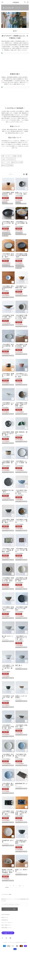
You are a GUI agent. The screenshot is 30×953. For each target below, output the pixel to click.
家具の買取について (6, 927)
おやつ (13, 159)
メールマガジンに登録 (10, 909)
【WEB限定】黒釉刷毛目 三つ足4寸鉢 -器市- (8, 433)
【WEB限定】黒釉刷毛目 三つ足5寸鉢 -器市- (8, 521)
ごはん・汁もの (6, 159)
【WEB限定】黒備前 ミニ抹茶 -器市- (8, 375)
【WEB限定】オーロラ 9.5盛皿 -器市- (21, 462)
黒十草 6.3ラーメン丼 (8, 636)
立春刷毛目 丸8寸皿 (8, 841)
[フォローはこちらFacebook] (2, 938)
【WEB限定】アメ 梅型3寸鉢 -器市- (21, 286)
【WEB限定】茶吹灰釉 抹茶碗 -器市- (8, 462)
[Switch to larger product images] (24, 174)
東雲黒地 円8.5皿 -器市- (8, 491)
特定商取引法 (5, 920)
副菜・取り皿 (17, 156)
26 (20, 885)
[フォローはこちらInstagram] (6, 938)
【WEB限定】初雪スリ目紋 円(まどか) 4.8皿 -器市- (21, 317)
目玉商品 (10, 165)
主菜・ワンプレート (7, 156)
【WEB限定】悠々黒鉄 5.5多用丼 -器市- (21, 842)
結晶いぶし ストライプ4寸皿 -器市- (21, 193)
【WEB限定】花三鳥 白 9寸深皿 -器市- (8, 756)
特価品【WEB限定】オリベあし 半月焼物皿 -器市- (8, 871)
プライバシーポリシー (7, 922)
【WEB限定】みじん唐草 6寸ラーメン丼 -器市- (21, 637)
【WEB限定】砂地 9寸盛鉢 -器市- (8, 316)
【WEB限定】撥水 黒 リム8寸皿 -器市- (8, 223)
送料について (5, 917)
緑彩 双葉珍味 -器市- (21, 432)
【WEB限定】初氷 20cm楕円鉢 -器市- (8, 346)
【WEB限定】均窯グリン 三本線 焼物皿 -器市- (8, 550)
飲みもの (4, 165)
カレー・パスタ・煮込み (8, 162)
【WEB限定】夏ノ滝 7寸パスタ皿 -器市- (21, 756)
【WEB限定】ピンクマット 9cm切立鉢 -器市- (21, 375)
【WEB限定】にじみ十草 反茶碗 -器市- (21, 223)
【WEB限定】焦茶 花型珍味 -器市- (8, 193)
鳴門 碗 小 (18, 665)
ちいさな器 (19, 162)
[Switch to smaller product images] (26, 174)
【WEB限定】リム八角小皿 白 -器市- (8, 404)
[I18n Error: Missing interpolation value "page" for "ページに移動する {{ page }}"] (23, 885)
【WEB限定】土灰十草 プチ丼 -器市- (8, 697)
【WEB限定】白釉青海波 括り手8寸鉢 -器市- (21, 579)
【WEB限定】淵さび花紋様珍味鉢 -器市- (8, 287)
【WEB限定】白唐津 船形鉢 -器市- (21, 345)
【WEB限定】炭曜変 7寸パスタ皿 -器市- (21, 608)
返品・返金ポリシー (6, 925)
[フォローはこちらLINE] (10, 938)
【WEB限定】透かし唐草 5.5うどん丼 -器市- (21, 492)
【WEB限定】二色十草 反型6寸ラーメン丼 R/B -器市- (8, 668)
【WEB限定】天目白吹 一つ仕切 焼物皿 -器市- (21, 812)
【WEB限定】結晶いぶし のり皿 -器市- (21, 550)
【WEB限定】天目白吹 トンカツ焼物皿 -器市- (8, 812)
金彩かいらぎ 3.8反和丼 (21, 696)
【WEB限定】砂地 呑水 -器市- (21, 725)
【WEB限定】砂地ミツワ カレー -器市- (21, 521)
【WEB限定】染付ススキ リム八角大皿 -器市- (8, 255)
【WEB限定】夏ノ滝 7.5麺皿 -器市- (8, 784)
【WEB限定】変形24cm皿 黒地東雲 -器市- (21, 255)
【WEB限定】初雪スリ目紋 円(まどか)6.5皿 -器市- (8, 579)
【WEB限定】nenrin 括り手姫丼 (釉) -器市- (8, 726)
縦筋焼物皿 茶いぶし (21, 784)
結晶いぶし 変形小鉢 (21, 870)
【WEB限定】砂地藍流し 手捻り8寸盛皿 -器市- (21, 404)
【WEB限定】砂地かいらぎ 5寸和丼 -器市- (8, 608)
